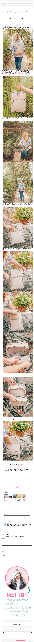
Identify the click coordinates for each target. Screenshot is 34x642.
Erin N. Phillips (17, 11)
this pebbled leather (24, 73)
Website (3, 555)
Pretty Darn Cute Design (19, 640)
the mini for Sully (17, 73)
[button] (17, 15)
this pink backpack (8, 73)
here (18, 464)
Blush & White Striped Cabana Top (26, 530)
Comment (4, 538)
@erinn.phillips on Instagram (17, 624)
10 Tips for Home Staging (15, 499)
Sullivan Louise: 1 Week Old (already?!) (24, 500)
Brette (20, 70)
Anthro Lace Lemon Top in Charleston (19, 500)
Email (3, 551)
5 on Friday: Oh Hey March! (7, 530)
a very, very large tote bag (15, 20)
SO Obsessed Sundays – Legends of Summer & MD (5, 500)
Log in (24, 640)
